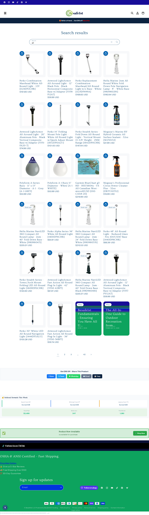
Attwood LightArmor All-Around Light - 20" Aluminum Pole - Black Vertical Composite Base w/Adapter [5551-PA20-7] (32, 138)
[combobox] (74, 42)
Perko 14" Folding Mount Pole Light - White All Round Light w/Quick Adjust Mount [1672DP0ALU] (60, 137)
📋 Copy (97, 376)
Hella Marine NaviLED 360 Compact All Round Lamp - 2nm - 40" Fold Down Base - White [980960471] (32, 237)
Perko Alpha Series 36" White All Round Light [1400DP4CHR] (60, 234)
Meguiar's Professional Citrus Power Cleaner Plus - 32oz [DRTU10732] (116, 187)
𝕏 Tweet (61, 376)
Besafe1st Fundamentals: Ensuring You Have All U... (88, 317)
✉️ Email (86, 376)
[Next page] (91, 354)
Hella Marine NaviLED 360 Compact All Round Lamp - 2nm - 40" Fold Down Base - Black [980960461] (88, 285)
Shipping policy (103, 508)
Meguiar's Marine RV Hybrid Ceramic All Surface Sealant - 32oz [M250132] (115, 135)
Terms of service (90, 508)
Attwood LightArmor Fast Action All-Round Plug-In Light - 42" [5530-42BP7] (60, 284)
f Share (51, 376)
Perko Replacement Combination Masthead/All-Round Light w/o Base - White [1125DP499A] (88, 86)
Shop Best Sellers (8, 463)
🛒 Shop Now (140, 433)
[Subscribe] (60, 487)
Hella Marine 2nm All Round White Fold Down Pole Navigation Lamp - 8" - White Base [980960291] (116, 86)
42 (84, 354)
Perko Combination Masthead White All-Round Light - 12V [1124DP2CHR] (31, 84)
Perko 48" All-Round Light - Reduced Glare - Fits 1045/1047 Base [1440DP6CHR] (115, 235)
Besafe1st (29, 508)
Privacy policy (77, 508)
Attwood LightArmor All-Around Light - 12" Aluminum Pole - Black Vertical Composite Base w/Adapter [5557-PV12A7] (116, 287)
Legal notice (75, 510)
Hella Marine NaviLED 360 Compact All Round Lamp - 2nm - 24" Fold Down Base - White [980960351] (88, 237)
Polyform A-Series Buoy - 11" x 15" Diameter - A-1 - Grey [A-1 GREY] (32, 187)
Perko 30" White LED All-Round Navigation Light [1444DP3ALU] (32, 334)
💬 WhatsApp (73, 376)
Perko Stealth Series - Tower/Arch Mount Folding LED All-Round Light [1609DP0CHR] (33, 284)
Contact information (118, 508)
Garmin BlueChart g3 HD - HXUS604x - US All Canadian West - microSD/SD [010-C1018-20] (87, 188)
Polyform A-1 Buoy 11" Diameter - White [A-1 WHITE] (60, 186)
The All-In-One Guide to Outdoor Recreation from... (115, 317)
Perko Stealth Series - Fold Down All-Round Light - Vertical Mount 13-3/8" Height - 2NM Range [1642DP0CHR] (88, 137)
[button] (5, 13)
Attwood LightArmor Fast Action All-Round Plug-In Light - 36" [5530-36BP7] (60, 335)
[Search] (117, 42)
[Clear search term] (111, 42)
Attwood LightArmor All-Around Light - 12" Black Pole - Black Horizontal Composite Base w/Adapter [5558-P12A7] (60, 87)
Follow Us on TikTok (15, 446)
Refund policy (65, 508)
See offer (86, 20)
